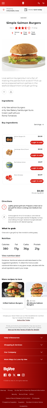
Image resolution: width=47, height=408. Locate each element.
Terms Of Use (23, 394)
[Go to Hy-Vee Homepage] (23, 3)
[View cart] (43, 3)
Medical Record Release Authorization (18, 398)
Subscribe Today (23, 320)
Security (14, 394)
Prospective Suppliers (9, 402)
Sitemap (3, 390)
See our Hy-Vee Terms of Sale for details (23, 330)
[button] (16, 28)
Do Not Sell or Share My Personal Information (30, 390)
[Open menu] (3, 3)
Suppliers (21, 402)
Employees (35, 398)
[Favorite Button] (4, 92)
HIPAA (31, 394)
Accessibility (23, 406)
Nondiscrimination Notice (34, 402)
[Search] (39, 3)
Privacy (10, 390)
